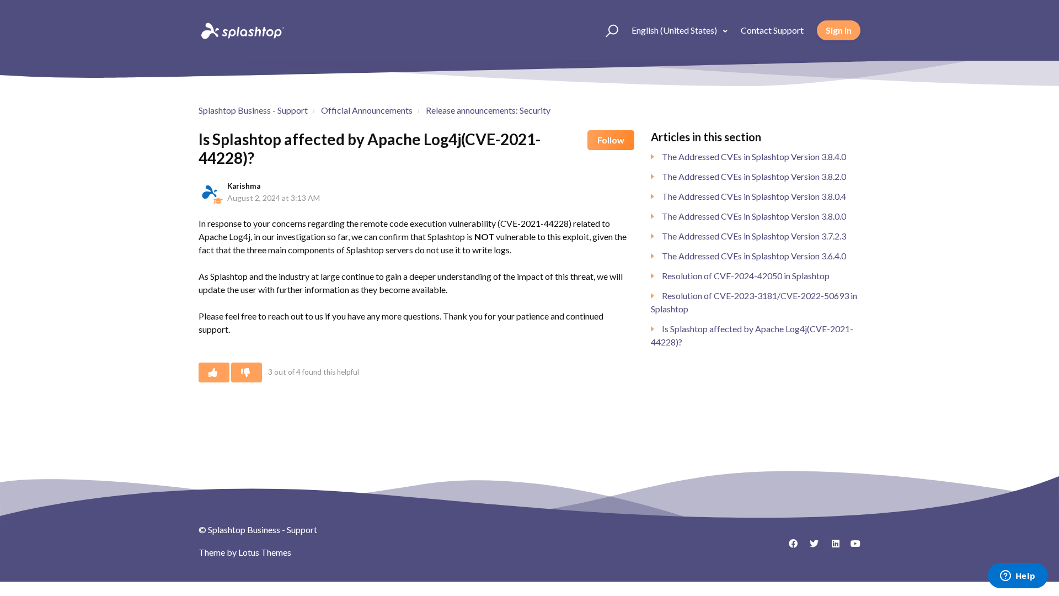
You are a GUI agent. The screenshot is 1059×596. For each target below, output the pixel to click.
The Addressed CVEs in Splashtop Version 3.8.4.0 (754, 156)
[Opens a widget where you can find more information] (1017, 576)
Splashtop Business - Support (253, 110)
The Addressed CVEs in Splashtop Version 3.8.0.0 (754, 216)
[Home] (242, 30)
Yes (214, 372)
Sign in (839, 30)
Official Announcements (367, 110)
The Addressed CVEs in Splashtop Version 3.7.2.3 (754, 236)
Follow (610, 140)
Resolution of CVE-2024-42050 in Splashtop (746, 275)
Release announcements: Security (488, 110)
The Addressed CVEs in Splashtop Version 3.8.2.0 (754, 176)
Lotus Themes (264, 552)
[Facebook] (789, 547)
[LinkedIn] (831, 547)
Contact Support (772, 30)
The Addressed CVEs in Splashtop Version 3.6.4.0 (754, 256)
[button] (607, 30)
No (246, 372)
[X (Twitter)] (810, 547)
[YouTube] (852, 547)
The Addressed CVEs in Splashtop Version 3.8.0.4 (754, 196)
